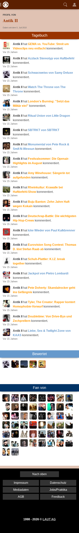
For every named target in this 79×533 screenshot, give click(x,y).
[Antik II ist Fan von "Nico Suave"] (24, 445)
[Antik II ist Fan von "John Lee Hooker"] (6, 418)
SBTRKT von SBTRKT (43, 130)
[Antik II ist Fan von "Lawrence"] (51, 418)
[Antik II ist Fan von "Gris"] (60, 445)
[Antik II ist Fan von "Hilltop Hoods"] (69, 436)
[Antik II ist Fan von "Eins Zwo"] (6, 454)
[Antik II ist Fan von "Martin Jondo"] (24, 409)
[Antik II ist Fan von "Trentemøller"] (33, 418)
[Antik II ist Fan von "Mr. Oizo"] (6, 427)
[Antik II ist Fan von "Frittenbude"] (60, 427)
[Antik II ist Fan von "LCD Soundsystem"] (24, 427)
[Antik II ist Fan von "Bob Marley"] (60, 409)
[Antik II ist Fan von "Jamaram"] (33, 409)
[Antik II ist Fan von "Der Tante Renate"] (51, 427)
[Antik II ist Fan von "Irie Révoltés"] (15, 454)
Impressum (21, 482)
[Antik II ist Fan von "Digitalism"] (15, 436)
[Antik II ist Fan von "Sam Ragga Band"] (51, 400)
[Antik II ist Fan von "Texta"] (15, 445)
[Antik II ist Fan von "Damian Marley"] (51, 409)
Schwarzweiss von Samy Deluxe (50, 72)
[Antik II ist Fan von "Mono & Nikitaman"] (42, 409)
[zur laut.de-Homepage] (4, 4)
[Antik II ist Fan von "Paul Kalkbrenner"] (60, 418)
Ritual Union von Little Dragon (49, 115)
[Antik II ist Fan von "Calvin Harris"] (33, 436)
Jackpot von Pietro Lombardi (48, 273)
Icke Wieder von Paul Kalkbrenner (51, 230)
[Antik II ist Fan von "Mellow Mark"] (6, 409)
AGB (21, 496)
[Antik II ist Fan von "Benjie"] (69, 409)
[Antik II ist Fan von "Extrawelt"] (69, 427)
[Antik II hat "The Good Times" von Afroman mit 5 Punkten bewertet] (33, 366)
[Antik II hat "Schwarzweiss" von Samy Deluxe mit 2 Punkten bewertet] (6, 366)
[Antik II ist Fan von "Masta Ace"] (6, 400)
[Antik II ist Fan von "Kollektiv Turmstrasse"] (24, 400)
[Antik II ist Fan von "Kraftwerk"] (33, 427)
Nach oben (39, 474)
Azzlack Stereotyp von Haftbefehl (51, 58)
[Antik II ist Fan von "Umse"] (6, 445)
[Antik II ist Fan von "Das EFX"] (15, 400)
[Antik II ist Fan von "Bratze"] (42, 436)
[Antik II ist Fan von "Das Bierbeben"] (24, 436)
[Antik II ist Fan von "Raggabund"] (60, 400)
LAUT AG (49, 519)
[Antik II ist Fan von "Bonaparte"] (51, 436)
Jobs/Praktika (58, 489)
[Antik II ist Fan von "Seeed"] (42, 400)
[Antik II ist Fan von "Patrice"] (69, 400)
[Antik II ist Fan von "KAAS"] (33, 445)
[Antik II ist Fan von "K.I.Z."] (42, 445)
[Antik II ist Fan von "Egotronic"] (6, 436)
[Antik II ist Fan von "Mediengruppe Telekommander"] (15, 427)
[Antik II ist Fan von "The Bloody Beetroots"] (60, 436)
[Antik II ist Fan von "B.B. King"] (15, 418)
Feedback (58, 496)
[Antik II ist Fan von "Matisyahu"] (15, 409)
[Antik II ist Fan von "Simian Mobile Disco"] (24, 418)
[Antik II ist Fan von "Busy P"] (69, 418)
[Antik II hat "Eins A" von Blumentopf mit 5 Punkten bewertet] (24, 366)
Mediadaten (21, 489)
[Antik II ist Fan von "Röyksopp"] (42, 418)
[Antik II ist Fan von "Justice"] (42, 427)
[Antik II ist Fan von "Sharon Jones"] (33, 400)
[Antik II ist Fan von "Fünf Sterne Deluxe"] (69, 445)
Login (74, 4)
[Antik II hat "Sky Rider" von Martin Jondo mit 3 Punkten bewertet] (42, 366)
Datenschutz (58, 482)
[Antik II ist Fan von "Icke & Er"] (51, 445)
